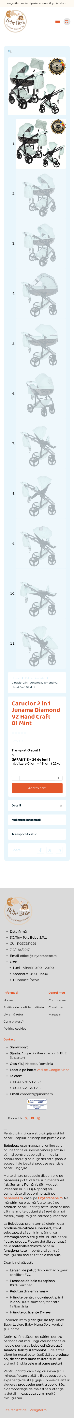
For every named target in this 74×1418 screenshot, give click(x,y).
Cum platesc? (14, 1021)
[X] (49, 850)
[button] (37, 51)
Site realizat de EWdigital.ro (25, 1410)
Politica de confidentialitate (24, 1007)
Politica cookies (15, 1028)
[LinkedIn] (59, 850)
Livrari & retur (13, 1014)
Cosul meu (56, 1007)
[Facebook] (40, 850)
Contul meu (57, 1000)
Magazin (55, 1014)
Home (16, 678)
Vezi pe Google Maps (53, 1070)
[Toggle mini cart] (67, 21)
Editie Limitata (35, 678)
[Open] (57, 21)
